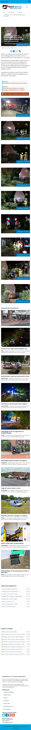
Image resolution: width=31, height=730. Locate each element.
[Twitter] (3, 716)
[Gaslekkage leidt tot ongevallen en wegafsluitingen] (15, 420)
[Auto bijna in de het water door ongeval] (15, 392)
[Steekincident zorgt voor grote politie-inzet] (15, 364)
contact (3, 687)
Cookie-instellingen (8, 692)
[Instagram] (10, 716)
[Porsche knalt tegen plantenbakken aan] (15, 337)
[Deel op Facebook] (14, 51)
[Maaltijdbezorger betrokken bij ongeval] (15, 449)
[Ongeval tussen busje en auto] (15, 476)
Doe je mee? (6, 703)
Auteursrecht (7, 695)
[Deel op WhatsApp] (17, 51)
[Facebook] (6, 716)
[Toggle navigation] (27, 6)
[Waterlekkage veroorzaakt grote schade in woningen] (15, 559)
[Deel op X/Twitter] (11, 51)
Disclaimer (6, 700)
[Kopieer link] (19, 51)
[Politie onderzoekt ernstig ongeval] (15, 531)
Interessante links (8, 706)
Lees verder (22, 352)
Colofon (5, 698)
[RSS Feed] (13, 716)
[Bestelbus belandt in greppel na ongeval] (15, 504)
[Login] (29, 1)
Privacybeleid (7, 709)
